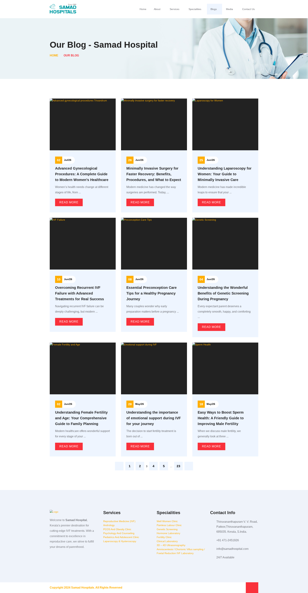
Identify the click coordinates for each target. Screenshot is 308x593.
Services (174, 9)
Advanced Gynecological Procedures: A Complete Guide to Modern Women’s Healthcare (81, 174)
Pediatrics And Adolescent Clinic (121, 537)
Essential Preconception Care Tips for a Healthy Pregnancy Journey (151, 293)
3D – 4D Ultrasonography (171, 545)
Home (143, 9)
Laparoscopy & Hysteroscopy (119, 541)
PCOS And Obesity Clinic (117, 529)
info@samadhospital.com (232, 548)
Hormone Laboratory (168, 533)
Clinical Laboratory (167, 541)
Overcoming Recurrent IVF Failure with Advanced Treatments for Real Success (79, 293)
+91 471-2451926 (227, 540)
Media (229, 9)
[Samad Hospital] (63, 8)
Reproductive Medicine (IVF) (119, 521)
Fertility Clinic (164, 537)
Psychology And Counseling (118, 533)
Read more (68, 202)
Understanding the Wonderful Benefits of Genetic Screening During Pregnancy (223, 293)
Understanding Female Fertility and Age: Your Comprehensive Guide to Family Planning (81, 418)
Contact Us (248, 9)
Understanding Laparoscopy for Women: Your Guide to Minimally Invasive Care (224, 174)
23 (178, 466)
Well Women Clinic (167, 521)
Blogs (214, 9)
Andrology (109, 525)
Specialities (195, 9)
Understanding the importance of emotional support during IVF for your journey (153, 418)
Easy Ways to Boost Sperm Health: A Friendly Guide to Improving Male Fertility (221, 418)
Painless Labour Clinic (169, 525)
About (157, 9)
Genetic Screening (167, 529)
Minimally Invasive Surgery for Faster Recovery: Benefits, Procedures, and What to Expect (153, 174)
